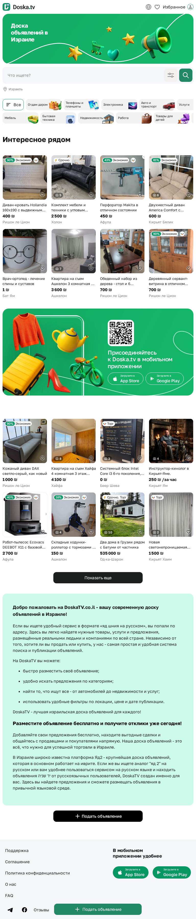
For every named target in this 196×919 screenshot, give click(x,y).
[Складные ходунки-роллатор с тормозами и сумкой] (73, 527)
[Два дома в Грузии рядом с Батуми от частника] (122, 527)
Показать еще (98, 577)
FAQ (9, 895)
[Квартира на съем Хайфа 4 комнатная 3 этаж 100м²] (73, 453)
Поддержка (17, 850)
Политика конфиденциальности (37, 873)
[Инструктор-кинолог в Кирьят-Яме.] (171, 453)
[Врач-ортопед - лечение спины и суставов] (25, 263)
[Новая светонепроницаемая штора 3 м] (171, 527)
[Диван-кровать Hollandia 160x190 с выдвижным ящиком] (25, 190)
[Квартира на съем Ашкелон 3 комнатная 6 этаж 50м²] (73, 263)
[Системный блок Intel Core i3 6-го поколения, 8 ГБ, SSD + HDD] (122, 453)
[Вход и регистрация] (190, 7)
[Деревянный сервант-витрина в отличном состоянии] (171, 263)
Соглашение (17, 861)
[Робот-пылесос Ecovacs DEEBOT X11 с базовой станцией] (25, 527)
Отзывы (41, 909)
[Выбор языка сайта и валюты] (148, 7)
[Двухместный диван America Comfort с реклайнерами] (171, 190)
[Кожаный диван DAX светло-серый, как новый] (25, 453)
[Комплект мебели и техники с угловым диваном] (73, 190)
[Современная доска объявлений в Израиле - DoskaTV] (19, 7)
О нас (10, 884)
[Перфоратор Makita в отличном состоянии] (122, 190)
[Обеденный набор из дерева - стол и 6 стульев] (122, 263)
